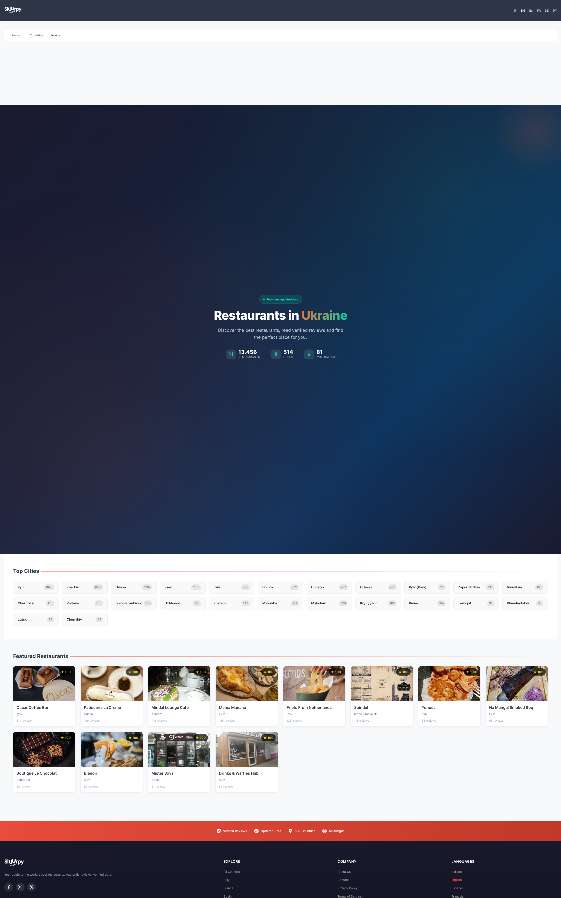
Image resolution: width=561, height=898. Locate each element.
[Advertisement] (280, 74)
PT (555, 10)
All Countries (232, 871)
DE (547, 10)
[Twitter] (31, 887)
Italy (227, 880)
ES (531, 10)
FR (539, 10)
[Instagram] (20, 887)
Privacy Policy (347, 888)
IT (515, 10)
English (456, 880)
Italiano (456, 871)
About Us (344, 871)
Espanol (457, 888)
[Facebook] (8, 887)
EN (523, 10)
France (228, 888)
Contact (343, 880)
